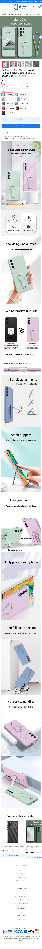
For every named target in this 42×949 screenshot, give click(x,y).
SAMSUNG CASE (21, 919)
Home (21, 912)
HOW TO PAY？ (21, 900)
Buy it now (21, 126)
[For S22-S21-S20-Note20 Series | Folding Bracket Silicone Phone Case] (21, 37)
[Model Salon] (20, 7)
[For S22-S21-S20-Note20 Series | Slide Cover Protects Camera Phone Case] (12, 831)
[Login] (34, 7)
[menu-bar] (4, 7)
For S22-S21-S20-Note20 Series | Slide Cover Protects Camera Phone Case (12, 847)
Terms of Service (21, 884)
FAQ (21, 873)
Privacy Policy (21, 880)
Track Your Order (21, 896)
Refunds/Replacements (21, 903)
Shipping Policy (21, 877)
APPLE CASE (21, 916)
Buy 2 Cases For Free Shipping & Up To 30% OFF (21, 1)
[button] (1, 37)
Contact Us (21, 893)
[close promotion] (40, 1)
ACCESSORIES (21, 922)
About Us (21, 870)
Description (5, 133)
